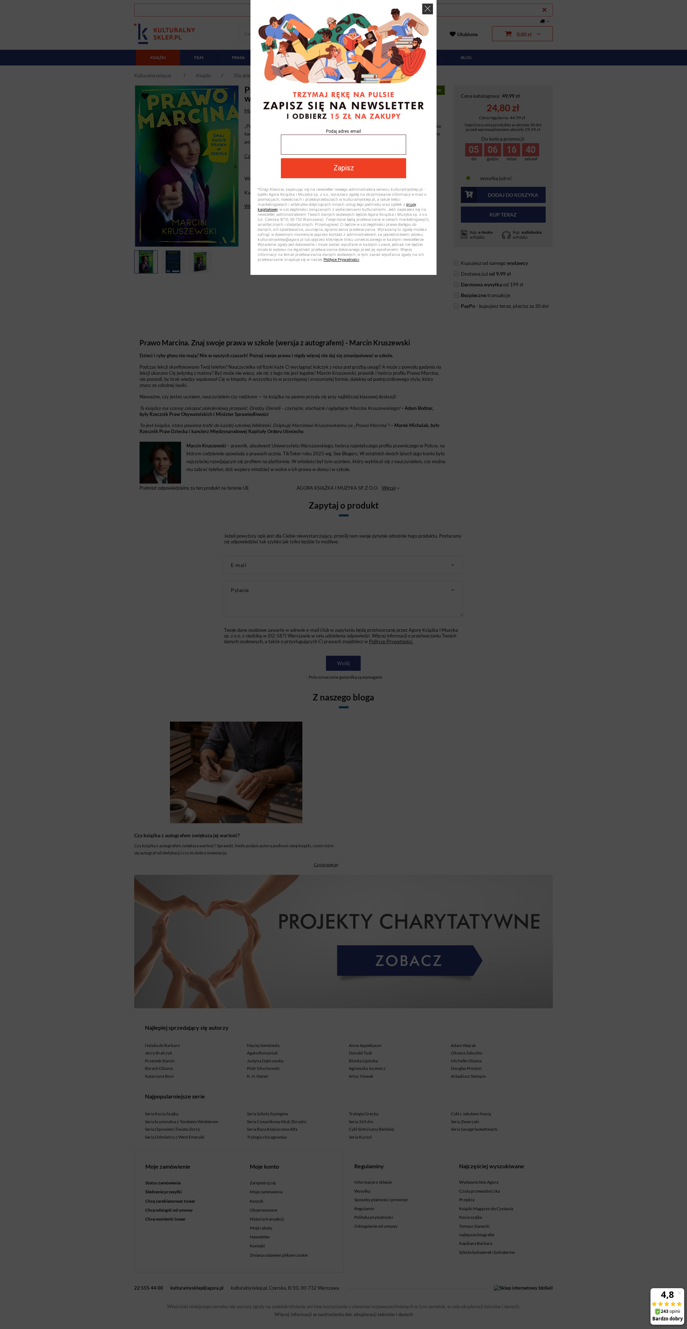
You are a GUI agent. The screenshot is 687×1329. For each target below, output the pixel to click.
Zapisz (343, 168)
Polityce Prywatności (341, 259)
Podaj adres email (343, 131)
